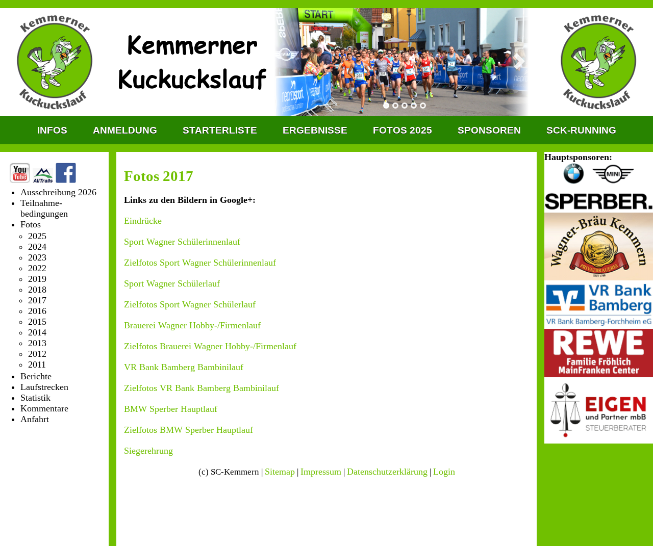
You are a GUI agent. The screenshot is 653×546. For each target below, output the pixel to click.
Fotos (30, 224)
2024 (37, 247)
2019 (37, 279)
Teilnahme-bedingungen (44, 208)
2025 (37, 236)
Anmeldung (125, 130)
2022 (37, 268)
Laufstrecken (44, 387)
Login (444, 471)
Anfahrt (34, 419)
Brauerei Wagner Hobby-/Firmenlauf (192, 325)
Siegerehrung (148, 451)
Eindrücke (143, 221)
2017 (37, 300)
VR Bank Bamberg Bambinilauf (183, 367)
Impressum (320, 471)
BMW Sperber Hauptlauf (170, 409)
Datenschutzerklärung (387, 471)
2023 (37, 257)
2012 (37, 354)
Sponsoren (489, 130)
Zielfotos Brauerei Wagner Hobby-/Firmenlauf (210, 346)
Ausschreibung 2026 (58, 192)
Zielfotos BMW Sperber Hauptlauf (188, 430)
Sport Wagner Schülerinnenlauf (182, 242)
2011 (37, 364)
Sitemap (280, 471)
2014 (37, 332)
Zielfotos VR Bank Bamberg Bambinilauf (201, 388)
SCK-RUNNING (581, 130)
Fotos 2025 (402, 130)
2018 (37, 289)
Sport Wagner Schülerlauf (172, 283)
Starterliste (220, 130)
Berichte (36, 376)
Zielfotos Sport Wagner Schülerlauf (190, 304)
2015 (37, 322)
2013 (37, 343)
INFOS (52, 130)
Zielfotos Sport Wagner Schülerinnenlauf (200, 262)
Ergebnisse (315, 130)
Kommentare (44, 408)
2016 (37, 311)
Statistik (35, 398)
